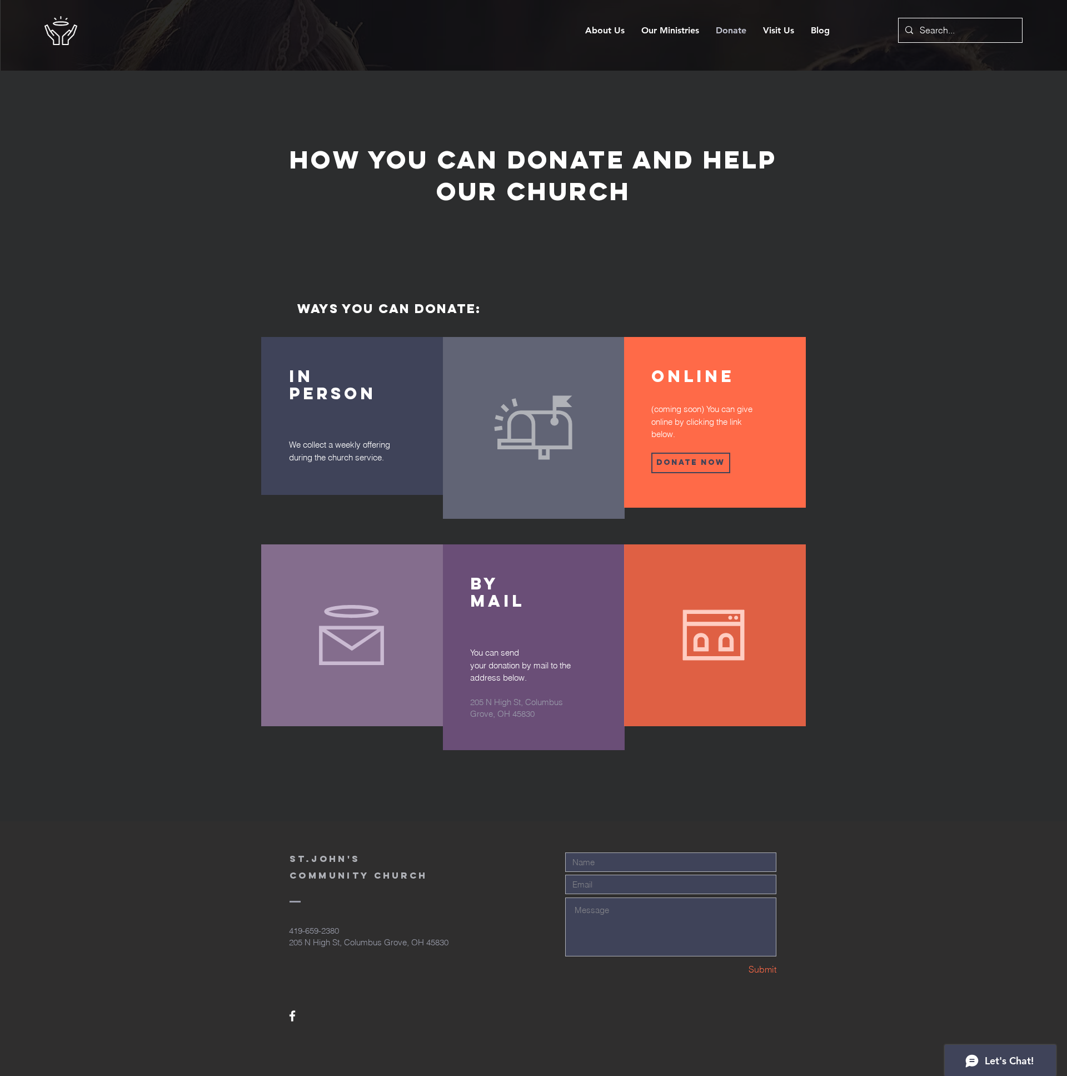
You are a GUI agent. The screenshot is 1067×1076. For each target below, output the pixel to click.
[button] (690, 463)
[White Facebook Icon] (292, 1016)
